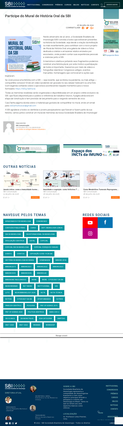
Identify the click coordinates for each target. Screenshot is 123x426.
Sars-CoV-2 (54, 312)
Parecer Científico (13, 305)
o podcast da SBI (24, 299)
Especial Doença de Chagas (46, 247)
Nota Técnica (56, 293)
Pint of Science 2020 (13, 312)
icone (103, 6)
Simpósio (61, 318)
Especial (44, 241)
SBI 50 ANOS (10, 318)
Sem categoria (45, 318)
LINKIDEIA (114, 423)
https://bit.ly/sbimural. (25, 88)
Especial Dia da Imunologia (17, 247)
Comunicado (41, 221)
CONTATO (95, 5)
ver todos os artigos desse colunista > (31, 129)
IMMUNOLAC (42, 273)
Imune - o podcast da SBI (52, 280)
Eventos (21, 254)
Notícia (8, 299)
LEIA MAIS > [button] (35, 197)
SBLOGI (76, 5)
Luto (7, 293)
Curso (33, 228)
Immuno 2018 (60, 260)
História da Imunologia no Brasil (19, 260)
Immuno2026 (26, 273)
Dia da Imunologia (13, 234)
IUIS (56, 286)
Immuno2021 (26, 267)
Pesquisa (31, 305)
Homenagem (45, 260)
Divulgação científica (14, 241)
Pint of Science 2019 (48, 305)
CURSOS (68, 5)
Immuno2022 (42, 267)
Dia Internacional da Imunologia (40, 234)
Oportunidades (44, 299)
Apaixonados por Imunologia (18, 221)
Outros (59, 299)
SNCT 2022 (23, 325)
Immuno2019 (10, 267)
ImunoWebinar (11, 286)
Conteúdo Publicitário (15, 228)
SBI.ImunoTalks (27, 318)
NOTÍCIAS (85, 5)
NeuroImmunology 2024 (25, 293)
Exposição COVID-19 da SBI (41, 254)
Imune (34, 280)
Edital (32, 241)
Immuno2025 (10, 273)
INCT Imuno (27, 286)
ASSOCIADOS (112, 5)
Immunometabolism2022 (15, 280)
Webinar (36, 325)
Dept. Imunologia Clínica (51, 228)
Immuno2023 (58, 267)
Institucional (43, 286)
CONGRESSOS (47, 5)
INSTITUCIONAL (33, 5)
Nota (43, 293)
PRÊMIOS (59, 5)
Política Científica (36, 312)
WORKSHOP (50, 325)
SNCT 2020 (9, 325)
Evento (8, 254)
